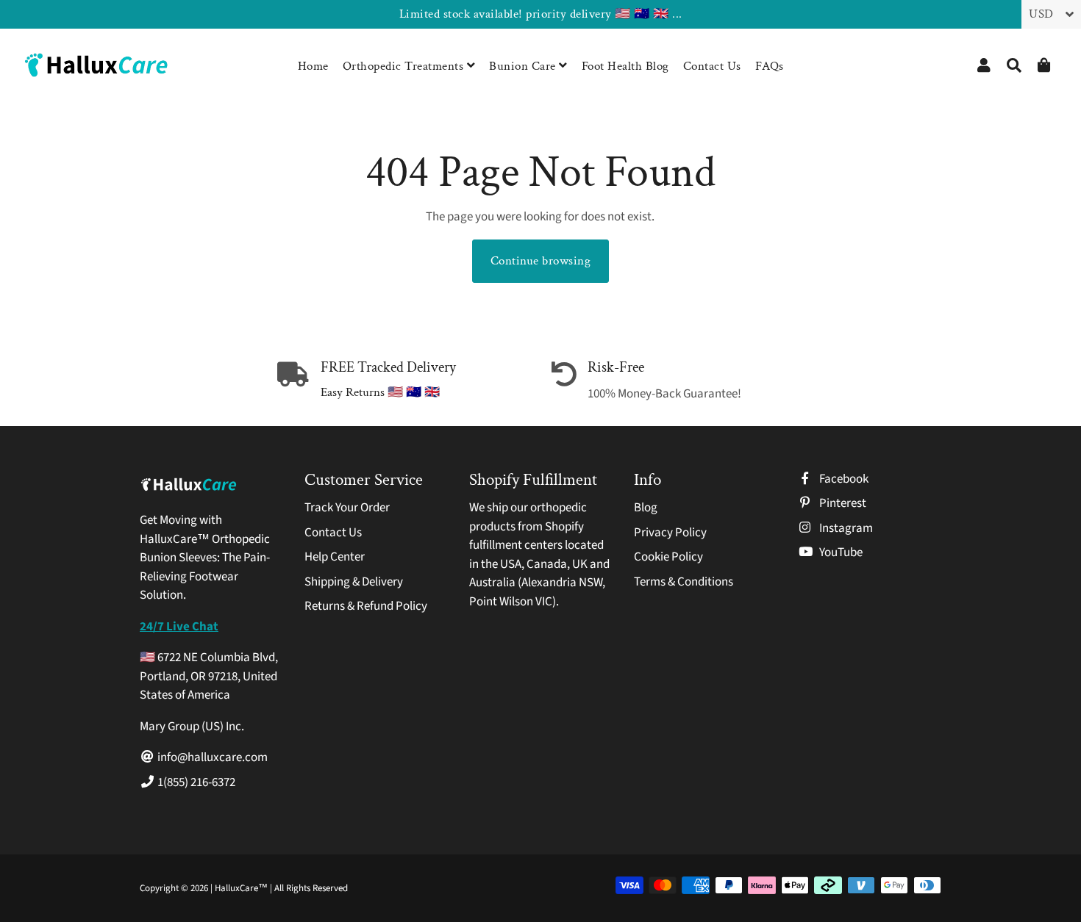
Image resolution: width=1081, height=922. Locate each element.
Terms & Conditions (683, 582)
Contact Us (712, 66)
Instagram (845, 528)
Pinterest (841, 503)
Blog (645, 507)
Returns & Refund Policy (365, 606)
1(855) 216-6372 (195, 782)
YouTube (840, 552)
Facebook (842, 479)
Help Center (334, 557)
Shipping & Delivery (353, 582)
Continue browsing (540, 261)
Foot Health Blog (625, 66)
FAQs (769, 66)
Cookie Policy (668, 557)
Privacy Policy (670, 532)
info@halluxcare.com (211, 757)
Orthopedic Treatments (405, 66)
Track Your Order (347, 507)
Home (313, 66)
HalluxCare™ (242, 888)
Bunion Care (524, 66)
